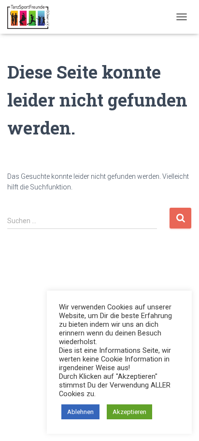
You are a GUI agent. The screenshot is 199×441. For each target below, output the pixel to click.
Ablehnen (80, 411)
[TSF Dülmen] (32, 17)
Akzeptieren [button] (129, 411)
